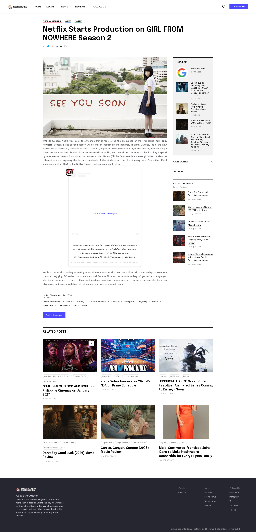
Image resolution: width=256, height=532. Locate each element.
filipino (163, 443)
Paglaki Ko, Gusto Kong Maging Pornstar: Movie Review (199, 108)
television (63, 305)
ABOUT (50, 6)
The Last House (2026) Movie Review (199, 223)
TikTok (232, 510)
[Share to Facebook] (44, 46)
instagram (129, 302)
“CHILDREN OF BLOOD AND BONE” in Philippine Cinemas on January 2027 (68, 390)
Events (208, 505)
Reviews (208, 492)
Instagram (234, 497)
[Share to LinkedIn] (57, 46)
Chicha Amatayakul (52, 21)
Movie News (210, 497)
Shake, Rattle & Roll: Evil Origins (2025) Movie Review (199, 239)
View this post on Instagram (104, 214)
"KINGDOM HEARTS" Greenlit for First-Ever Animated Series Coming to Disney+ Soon (186, 385)
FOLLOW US (99, 6)
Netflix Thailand (92, 262)
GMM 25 (115, 302)
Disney (186, 376)
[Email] (61, 46)
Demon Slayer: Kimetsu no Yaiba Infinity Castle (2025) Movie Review (200, 257)
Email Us (182, 492)
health (173, 443)
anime (163, 376)
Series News (210, 501)
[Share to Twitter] (48, 46)
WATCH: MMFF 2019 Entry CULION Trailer (201, 121)
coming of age (67, 443)
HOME (38, 6)
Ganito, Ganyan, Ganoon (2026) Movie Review (200, 208)
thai (75, 305)
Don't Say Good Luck (53, 448)
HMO (183, 443)
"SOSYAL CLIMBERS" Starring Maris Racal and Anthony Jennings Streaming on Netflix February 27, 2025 (200, 141)
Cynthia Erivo (50, 381)
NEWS (64, 6)
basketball (106, 376)
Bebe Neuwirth (50, 443)
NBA (117, 376)
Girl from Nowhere (98, 302)
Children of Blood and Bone (56, 376)
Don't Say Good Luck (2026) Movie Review (198, 194)
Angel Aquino (122, 443)
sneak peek (48, 305)
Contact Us (239, 6)
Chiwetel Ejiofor (80, 376)
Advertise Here (198, 68)
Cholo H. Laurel (139, 443)
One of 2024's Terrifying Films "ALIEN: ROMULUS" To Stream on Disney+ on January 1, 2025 (200, 89)
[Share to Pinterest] (52, 46)
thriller (84, 305)
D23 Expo (174, 376)
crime (68, 21)
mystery (143, 302)
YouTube (233, 505)
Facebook (234, 492)
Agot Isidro (107, 443)
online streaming (131, 376)
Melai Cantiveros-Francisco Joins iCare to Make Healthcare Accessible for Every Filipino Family (185, 452)
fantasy (78, 21)
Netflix (155, 302)
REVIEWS (80, 6)
